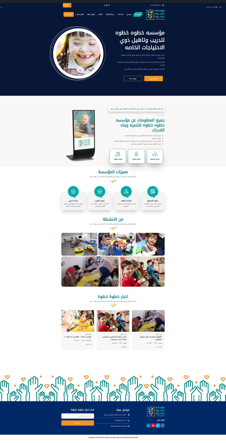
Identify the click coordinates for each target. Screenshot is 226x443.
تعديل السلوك (154, 159)
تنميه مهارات (118, 159)
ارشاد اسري (73, 200)
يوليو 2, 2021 (123, 343)
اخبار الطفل (159, 334)
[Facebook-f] (162, 425)
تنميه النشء (100, 200)
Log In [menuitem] (220, 7)
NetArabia (134, 437)
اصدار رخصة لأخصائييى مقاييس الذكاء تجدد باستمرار (114, 338)
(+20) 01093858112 (120, 420)
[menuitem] (224, 7)
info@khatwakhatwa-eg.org (118, 426)
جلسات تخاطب (126, 200)
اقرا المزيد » (158, 347)
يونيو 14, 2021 (158, 343)
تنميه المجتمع (152, 200)
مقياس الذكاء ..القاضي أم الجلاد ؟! (77, 336)
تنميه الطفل (136, 159)
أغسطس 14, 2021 (86, 340)
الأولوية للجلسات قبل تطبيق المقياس (151, 338)
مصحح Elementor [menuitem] (210, 7)
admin (150, 343)
